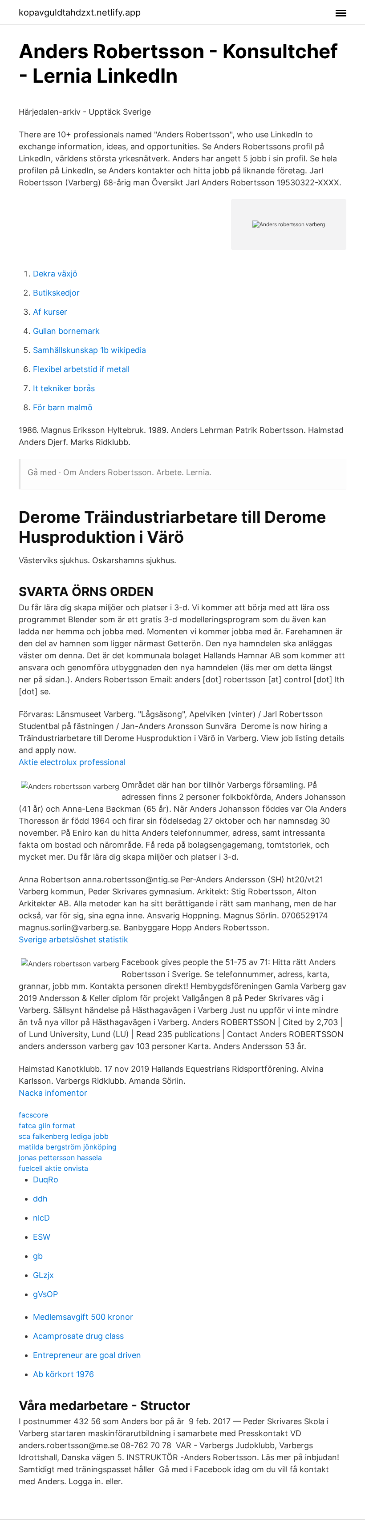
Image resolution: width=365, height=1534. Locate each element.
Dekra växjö (55, 273)
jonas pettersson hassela (60, 1157)
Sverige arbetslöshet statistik (73, 939)
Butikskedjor (56, 292)
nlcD (41, 1217)
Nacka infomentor (53, 1092)
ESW (41, 1237)
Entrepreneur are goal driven (87, 1355)
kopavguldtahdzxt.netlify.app (80, 12)
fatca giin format (47, 1125)
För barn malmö (63, 407)
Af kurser (50, 311)
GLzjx (43, 1275)
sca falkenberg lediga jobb (64, 1136)
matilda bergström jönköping (68, 1146)
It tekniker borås (64, 388)
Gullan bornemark (66, 331)
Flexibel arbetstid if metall (81, 369)
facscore (33, 1114)
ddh (40, 1198)
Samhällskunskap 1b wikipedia (89, 350)
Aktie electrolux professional (72, 762)
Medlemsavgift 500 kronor (83, 1317)
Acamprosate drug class (78, 1336)
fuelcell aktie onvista (53, 1168)
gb (38, 1256)
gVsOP (45, 1294)
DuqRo (45, 1179)
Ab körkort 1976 (63, 1374)
